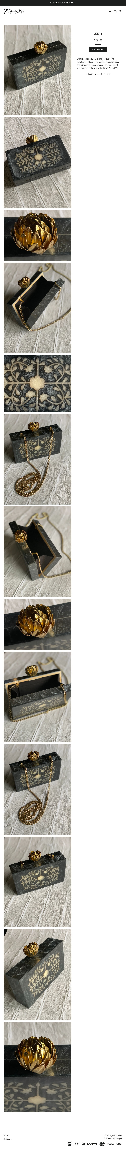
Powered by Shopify (113, 1139)
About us (7, 1139)
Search (7, 1136)
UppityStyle (117, 1136)
